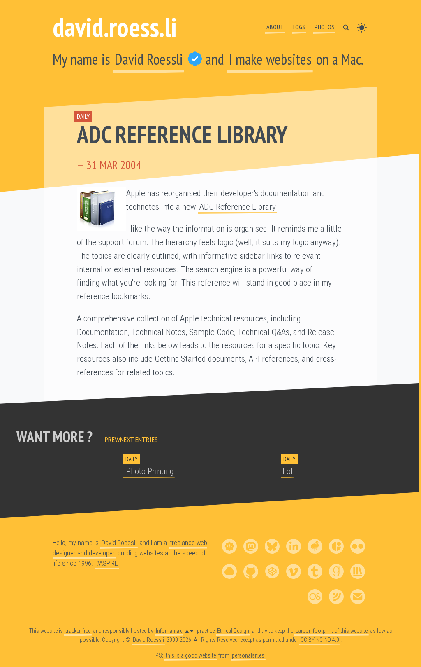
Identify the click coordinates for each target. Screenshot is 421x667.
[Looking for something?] (346, 27)
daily (83, 116)
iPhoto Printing (148, 471)
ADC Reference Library (182, 134)
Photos (324, 27)
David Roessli (149, 59)
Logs (299, 27)
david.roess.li (115, 27)
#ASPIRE (107, 563)
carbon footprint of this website (332, 630)
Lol (287, 471)
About (275, 27)
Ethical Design (233, 630)
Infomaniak (169, 630)
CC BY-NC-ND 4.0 (320, 640)
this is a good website (191, 655)
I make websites (270, 59)
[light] (362, 27)
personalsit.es (248, 655)
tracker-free (77, 630)
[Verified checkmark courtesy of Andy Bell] (195, 59)
